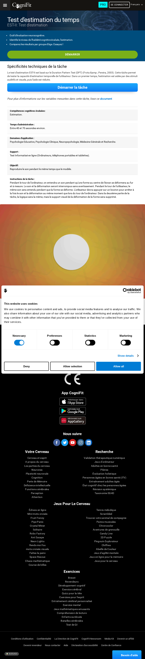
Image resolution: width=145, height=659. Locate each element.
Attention (37, 497)
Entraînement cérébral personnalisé (72, 601)
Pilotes (104, 469)
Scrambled (106, 513)
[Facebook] (56, 442)
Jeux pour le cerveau (106, 561)
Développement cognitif (71, 585)
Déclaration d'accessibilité (84, 645)
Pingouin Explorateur (106, 541)
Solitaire (37, 529)
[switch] (55, 342)
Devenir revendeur (33, 645)
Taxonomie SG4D (104, 493)
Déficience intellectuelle (37, 485)
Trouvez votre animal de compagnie (106, 518)
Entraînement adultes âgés (104, 481)
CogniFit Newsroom (91, 638)
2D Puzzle (106, 537)
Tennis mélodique (106, 510)
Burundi (12, 654)
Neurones (36, 469)
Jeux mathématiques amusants (72, 609)
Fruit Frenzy (37, 518)
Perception (37, 493)
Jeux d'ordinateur (104, 461)
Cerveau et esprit (37, 458)
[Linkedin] (88, 442)
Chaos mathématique (37, 561)
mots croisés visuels (37, 549)
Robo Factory (37, 533)
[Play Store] (73, 411)
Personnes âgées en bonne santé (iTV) (104, 477)
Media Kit (109, 638)
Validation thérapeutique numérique (104, 458)
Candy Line (106, 533)
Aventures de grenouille (106, 529)
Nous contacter (52, 645)
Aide (66, 645)
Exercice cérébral (72, 589)
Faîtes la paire (37, 553)
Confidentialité (44, 638)
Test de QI (71, 624)
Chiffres (106, 545)
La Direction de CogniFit (66, 638)
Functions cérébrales (37, 489)
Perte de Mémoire (37, 481)
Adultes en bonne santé (104, 465)
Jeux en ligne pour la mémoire (106, 556)
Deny (26, 366)
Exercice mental (72, 605)
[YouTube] (72, 442)
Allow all (118, 366)
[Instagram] (80, 442)
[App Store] (73, 402)
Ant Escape (37, 537)
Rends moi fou (37, 545)
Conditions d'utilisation (22, 638)
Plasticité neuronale (37, 473)
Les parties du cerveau (37, 465)
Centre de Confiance (111, 645)
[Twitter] (64, 442)
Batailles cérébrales (72, 620)
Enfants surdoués (72, 616)
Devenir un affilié (125, 638)
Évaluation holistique (104, 473)
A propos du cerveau (37, 461)
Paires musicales (106, 521)
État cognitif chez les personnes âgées (104, 485)
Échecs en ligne (37, 510)
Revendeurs (72, 581)
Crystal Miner (37, 525)
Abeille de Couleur (106, 549)
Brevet (72, 577)
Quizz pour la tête (72, 593)
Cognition (37, 477)
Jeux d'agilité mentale (106, 553)
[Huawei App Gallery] (73, 420)
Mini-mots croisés (37, 513)
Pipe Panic (37, 521)
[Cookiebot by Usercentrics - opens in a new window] (125, 290)
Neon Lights (37, 541)
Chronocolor (106, 525)
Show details (126, 355)
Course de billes (37, 564)
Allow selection (72, 366)
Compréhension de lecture (72, 613)
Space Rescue (37, 556)
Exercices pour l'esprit (71, 597)
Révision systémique (104, 489)
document (106, 98)
